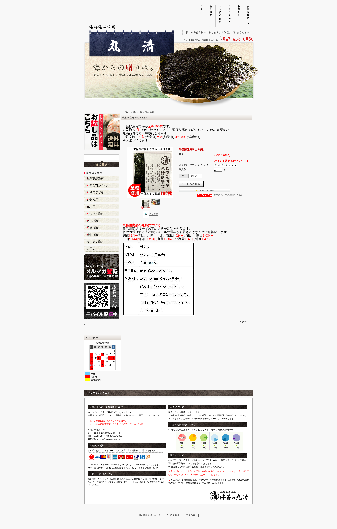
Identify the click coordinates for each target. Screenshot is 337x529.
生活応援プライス (98, 192)
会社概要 (210, 16)
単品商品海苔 (95, 178)
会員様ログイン (248, 16)
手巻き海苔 (94, 227)
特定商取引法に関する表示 (183, 515)
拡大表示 (153, 214)
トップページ (201, 16)
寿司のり (92, 248)
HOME (126, 112)
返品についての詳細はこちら (228, 195)
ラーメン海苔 (95, 241)
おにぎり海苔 (95, 213)
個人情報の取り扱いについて (153, 515)
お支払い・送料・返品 (220, 16)
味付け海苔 (94, 234)
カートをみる (229, 16)
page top (244, 321)
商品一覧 (137, 112)
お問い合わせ (238, 16)
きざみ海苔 (94, 220)
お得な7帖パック (97, 185)
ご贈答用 (92, 199)
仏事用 (91, 206)
